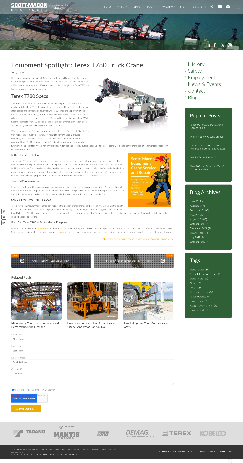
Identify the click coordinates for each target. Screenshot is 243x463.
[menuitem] (108, 7)
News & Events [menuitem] (204, 84)
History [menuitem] (196, 64)
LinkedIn (208, 45)
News (195, 283)
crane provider (151, 239)
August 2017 (198, 205)
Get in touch (103, 232)
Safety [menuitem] (195, 71)
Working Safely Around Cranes (206, 136)
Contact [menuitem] (196, 91)
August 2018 (198, 219)
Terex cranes (42, 228)
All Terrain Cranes (201, 292)
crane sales (167, 239)
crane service (135, 239)
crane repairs (199, 301)
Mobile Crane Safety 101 (203, 157)
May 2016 (197, 214)
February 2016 (199, 210)
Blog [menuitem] (193, 97)
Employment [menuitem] (201, 77)
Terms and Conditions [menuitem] (219, 452)
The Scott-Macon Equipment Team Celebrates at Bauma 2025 (207, 147)
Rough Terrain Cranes (203, 305)
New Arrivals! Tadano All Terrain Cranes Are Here (207, 168)
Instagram (230, 45)
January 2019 (199, 232)
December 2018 (200, 228)
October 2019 (199, 241)
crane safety (199, 278)
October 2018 (199, 223)
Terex (110, 239)
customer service (66, 232)
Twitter (222, 45)
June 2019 (197, 201)
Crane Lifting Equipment (205, 274)
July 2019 (197, 237)
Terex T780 (67, 81)
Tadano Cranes (199, 296)
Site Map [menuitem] (200, 452)
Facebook (215, 45)
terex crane (120, 239)
